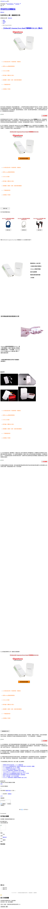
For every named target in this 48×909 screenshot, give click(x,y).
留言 (10, 790)
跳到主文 (2, 12)
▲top (1, 795)
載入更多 (2, 798)
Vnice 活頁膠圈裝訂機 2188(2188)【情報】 (11, 767)
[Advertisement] (24, 863)
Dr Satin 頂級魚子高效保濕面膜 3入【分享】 (12, 769)
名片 (4, 23)
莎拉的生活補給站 (7, 9)
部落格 (4, 21)
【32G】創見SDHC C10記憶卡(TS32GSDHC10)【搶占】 (14, 771)
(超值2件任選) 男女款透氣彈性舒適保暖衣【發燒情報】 (14, 774)
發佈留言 (2, 805)
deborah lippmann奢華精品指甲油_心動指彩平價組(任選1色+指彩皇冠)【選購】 (19, 766)
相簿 (4, 20)
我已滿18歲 (3, 906)
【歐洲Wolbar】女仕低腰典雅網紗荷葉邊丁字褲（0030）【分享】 (16, 773)
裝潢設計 (9, 793)
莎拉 (1, 783)
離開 (6, 906)
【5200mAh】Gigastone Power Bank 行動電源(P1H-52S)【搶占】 (23, 28)
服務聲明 (35, 892)
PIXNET (15, 892)
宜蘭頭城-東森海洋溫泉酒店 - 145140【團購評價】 (13, 764)
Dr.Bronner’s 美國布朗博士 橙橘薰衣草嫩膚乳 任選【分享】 (15, 777)
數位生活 (10, 18)
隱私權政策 (30, 892)
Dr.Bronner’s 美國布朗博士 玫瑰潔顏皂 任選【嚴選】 (13, 770)
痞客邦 (7, 790)
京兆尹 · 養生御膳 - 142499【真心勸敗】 (11, 776)
